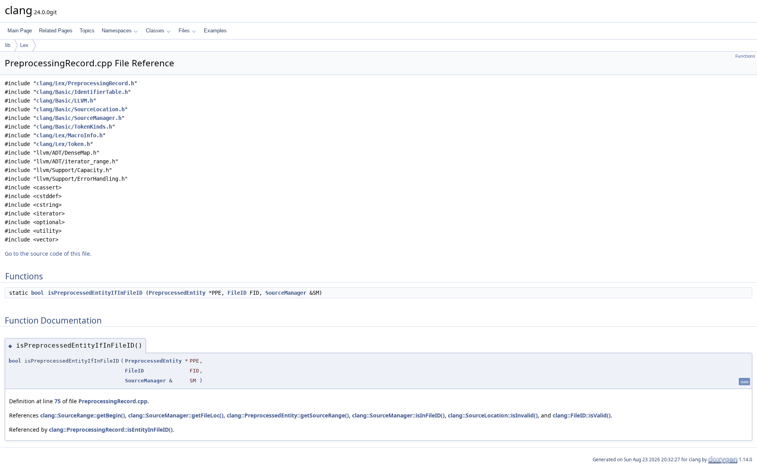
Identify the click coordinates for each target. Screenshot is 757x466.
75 (57, 401)
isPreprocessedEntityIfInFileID (95, 293)
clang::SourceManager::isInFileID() (398, 415)
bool (37, 293)
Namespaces (117, 31)
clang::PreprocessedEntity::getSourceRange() (288, 415)
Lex (24, 45)
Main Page (19, 31)
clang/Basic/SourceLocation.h (80, 109)
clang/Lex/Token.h (63, 144)
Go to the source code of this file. (48, 253)
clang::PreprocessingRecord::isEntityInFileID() (111, 429)
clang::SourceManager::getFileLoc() (176, 415)
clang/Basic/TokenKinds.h (74, 127)
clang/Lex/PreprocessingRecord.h (85, 83)
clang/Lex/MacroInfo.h (69, 135)
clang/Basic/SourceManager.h (78, 118)
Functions (745, 56)
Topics (87, 31)
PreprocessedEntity (177, 293)
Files (184, 31)
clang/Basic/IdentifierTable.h (82, 92)
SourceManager (285, 293)
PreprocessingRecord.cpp (112, 401)
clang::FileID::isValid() (582, 415)
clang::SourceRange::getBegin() (82, 415)
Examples (215, 31)
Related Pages (56, 31)
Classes (155, 31)
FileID (236, 293)
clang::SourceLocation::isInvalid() (493, 415)
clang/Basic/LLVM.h (64, 100)
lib (7, 45)
